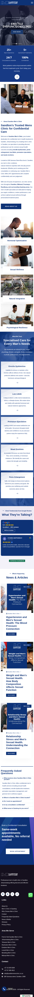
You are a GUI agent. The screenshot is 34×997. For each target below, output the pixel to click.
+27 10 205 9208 (9, 967)
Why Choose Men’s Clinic (10, 911)
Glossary (4, 922)
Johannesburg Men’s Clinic (10, 939)
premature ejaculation (24, 152)
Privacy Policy (6, 924)
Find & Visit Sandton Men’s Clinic (12, 937)
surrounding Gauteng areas (20, 187)
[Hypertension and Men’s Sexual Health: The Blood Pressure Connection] (17, 598)
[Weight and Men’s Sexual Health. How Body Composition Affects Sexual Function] (17, 656)
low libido (13, 152)
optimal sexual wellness (13, 195)
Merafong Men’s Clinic (9, 953)
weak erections (9, 155)
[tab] (13, 43)
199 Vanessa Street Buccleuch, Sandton (20, 160)
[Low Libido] (17, 410)
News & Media (6, 919)
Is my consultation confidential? (14, 805)
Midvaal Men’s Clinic (8, 955)
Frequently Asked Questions (10, 916)
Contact (4, 914)
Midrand (20, 184)
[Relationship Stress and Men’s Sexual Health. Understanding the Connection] (17, 717)
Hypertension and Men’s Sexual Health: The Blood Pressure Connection (16, 623)
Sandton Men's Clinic (14, 613)
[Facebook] (8, 894)
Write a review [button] (8, 530)
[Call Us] (4, 989)
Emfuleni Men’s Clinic (8, 947)
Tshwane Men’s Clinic (8, 942)
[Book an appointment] (17, 77)
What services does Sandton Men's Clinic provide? (17, 778)
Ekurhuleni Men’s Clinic (9, 945)
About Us (4, 906)
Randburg (4, 187)
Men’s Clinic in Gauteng (9, 908)
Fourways (26, 184)
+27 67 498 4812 (9, 970)
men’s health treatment (24, 139)
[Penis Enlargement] (17, 493)
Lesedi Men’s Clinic (8, 950)
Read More (17, 32)
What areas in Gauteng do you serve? (16, 808)
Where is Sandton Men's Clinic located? (17, 797)
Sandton (14, 184)
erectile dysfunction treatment (20, 788)
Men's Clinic (27, 586)
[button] (17, 778)
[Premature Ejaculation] (17, 438)
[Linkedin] (3, 894)
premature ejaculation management (13, 791)
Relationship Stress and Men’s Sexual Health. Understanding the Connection (17, 742)
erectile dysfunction (19, 149)
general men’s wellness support (12, 794)
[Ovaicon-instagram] (17, 894)
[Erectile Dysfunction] (17, 382)
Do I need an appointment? (13, 801)
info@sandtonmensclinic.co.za (13, 973)
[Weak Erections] (17, 465)
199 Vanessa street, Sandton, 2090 (14, 976)
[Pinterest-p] (12, 894)
